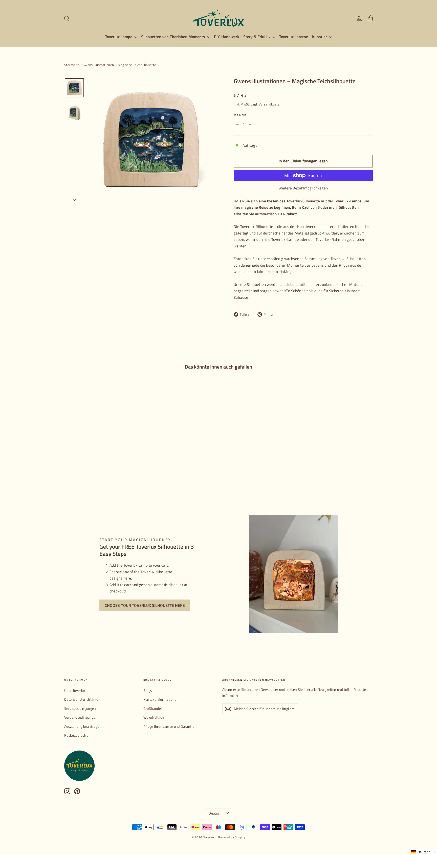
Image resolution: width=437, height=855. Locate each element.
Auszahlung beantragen (82, 726)
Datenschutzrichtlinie (81, 699)
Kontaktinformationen (161, 699)
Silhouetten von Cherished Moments (173, 37)
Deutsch (215, 813)
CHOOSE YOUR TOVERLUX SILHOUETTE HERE (145, 605)
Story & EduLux (257, 37)
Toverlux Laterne (293, 37)
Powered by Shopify (231, 837)
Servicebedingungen (80, 708)
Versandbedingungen (81, 717)
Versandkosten (270, 104)
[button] (424, 852)
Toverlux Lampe (119, 37)
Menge (240, 115)
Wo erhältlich (153, 717)
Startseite (72, 64)
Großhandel (152, 708)
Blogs (147, 690)
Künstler (320, 37)
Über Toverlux (74, 690)
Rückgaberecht (76, 735)
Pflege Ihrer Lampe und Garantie (168, 726)
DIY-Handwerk (226, 37)
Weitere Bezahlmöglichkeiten (303, 188)
